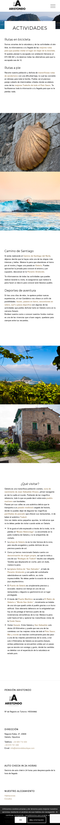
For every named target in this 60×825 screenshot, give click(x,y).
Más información (37, 820)
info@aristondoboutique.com (22, 748)
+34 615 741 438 (12, 744)
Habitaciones (10, 795)
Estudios (8, 798)
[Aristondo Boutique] (25, 6)
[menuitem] (51, 6)
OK (20, 820)
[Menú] (51, 6)
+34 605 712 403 (20, 741)
